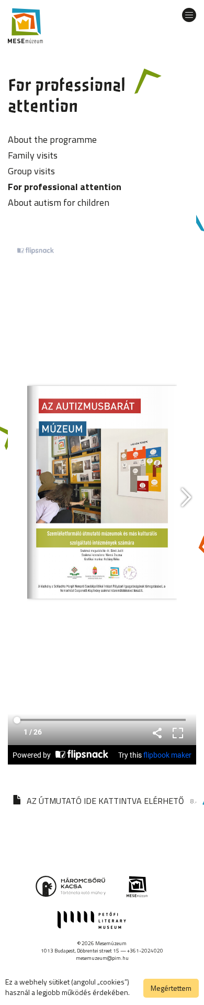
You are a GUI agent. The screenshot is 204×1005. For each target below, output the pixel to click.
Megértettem (171, 987)
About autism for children (58, 202)
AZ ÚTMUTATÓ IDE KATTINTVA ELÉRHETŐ (105, 800)
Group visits (31, 171)
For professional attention (64, 187)
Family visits (33, 155)
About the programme (52, 139)
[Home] (25, 26)
